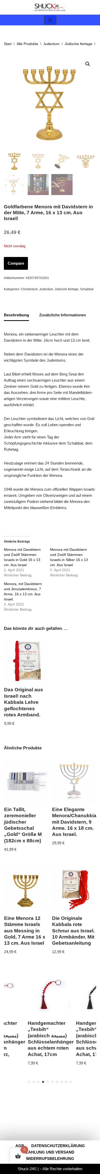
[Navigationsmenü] (50, 20)
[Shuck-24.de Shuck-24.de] (50, 7)
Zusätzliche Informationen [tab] (62, 315)
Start (8, 44)
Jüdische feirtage (78, 44)
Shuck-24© (27, 1169)
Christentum (29, 289)
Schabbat (86, 289)
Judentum (51, 44)
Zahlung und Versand (50, 1152)
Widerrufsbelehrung (50, 1158)
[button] (87, 64)
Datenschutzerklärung (58, 1146)
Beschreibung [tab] (16, 315)
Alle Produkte (27, 44)
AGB (19, 1146)
